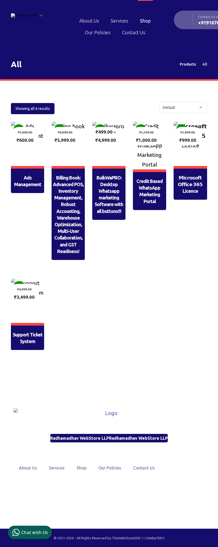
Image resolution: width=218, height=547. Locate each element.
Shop (81, 467)
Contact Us (144, 467)
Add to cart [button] (30, 162)
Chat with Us (34, 532)
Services (57, 467)
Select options (111, 189)
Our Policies (109, 467)
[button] (96, 500)
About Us (28, 467)
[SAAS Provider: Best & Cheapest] (33, 19)
